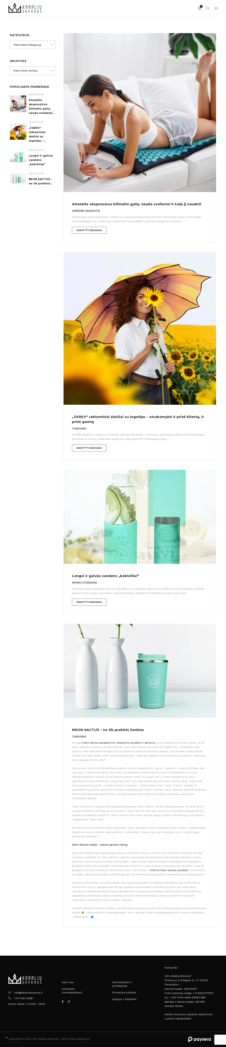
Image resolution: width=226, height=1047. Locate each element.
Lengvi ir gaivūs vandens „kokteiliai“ (41, 160)
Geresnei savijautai (86, 210)
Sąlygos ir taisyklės (124, 999)
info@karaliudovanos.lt (28, 992)
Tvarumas (79, 428)
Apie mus (68, 982)
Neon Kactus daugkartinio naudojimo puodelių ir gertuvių (118, 742)
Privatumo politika (124, 992)
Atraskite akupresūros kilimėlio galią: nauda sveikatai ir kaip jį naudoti (136, 204)
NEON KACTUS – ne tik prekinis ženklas (108, 730)
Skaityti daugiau (89, 230)
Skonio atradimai (84, 582)
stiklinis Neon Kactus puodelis (168, 870)
